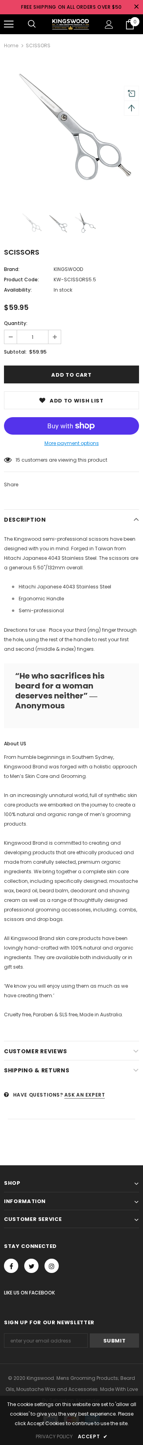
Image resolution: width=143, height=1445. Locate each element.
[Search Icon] (32, 24)
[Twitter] (31, 1266)
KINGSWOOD (68, 269)
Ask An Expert (84, 1094)
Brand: (11, 269)
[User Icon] (109, 24)
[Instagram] (51, 1266)
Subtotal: (15, 351)
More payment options (71, 443)
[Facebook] (11, 1266)
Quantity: (15, 323)
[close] (136, 7)
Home (11, 45)
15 (17, 460)
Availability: (18, 289)
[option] (71, 128)
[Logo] (70, 24)
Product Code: (21, 279)
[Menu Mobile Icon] (9, 24)
